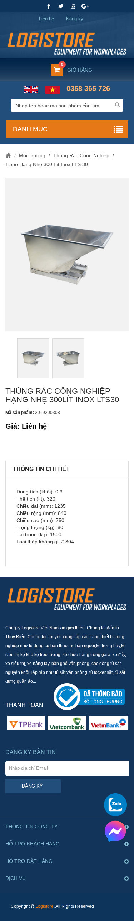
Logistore (44, 906)
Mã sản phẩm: (19, 412)
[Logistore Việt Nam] (67, 41)
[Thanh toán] (67, 722)
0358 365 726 (88, 88)
